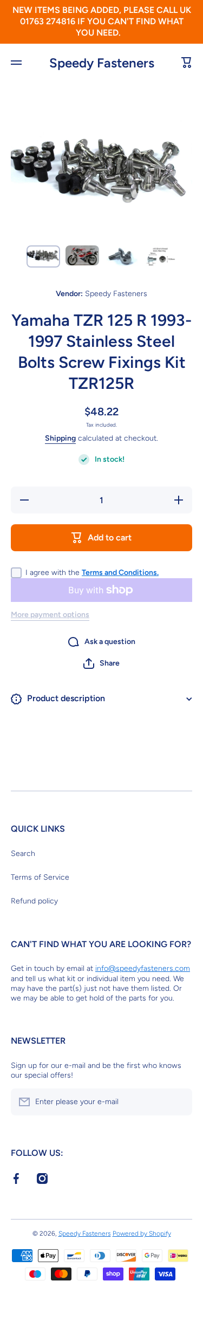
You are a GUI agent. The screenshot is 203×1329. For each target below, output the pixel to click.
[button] (101, 663)
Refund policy (34, 901)
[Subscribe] (178, 1101)
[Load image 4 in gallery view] (160, 256)
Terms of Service (40, 877)
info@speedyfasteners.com (142, 968)
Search (23, 853)
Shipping (60, 438)
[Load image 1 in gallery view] (43, 256)
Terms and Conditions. (120, 572)
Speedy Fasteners (84, 1233)
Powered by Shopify (142, 1233)
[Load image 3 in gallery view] (121, 256)
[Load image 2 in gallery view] (82, 255)
